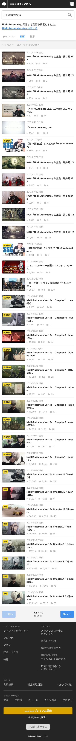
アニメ (7, 644)
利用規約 (8, 684)
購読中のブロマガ (51, 647)
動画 (22, 36)
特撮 (6, 659)
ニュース (33, 699)
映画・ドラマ (11, 652)
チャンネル (8, 36)
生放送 (18, 699)
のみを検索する (19, 28)
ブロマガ (8, 637)
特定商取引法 (35, 684)
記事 (32, 36)
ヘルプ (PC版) (64, 684)
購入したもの (48, 640)
